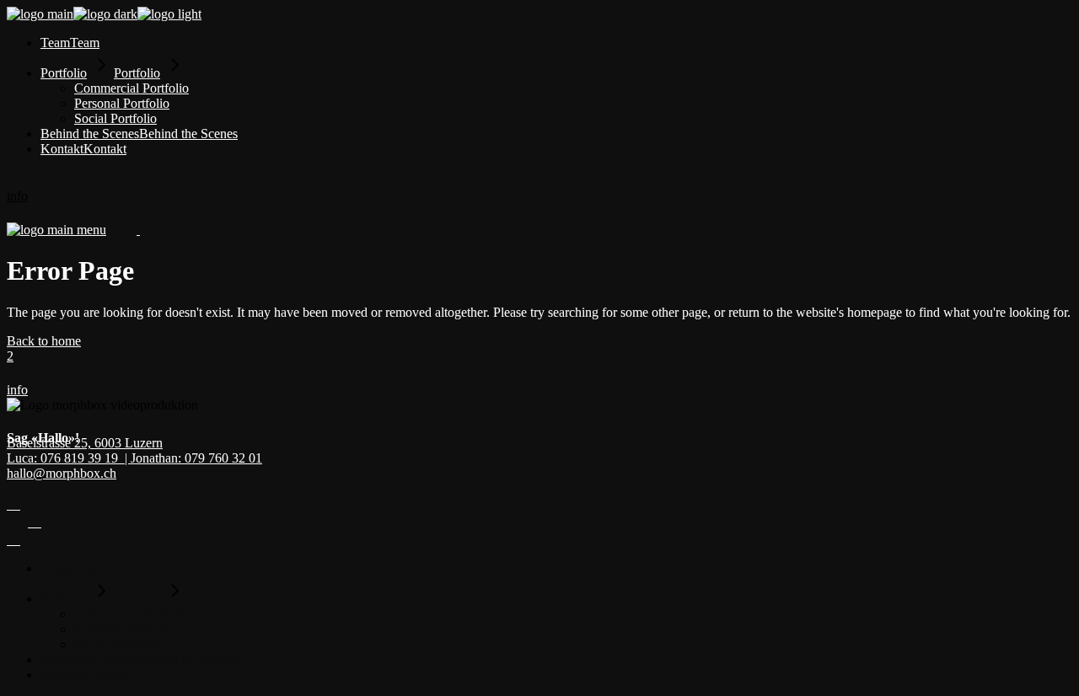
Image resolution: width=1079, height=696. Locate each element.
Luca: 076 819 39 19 (66, 458)
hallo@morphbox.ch (61, 473)
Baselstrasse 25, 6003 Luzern (85, 443)
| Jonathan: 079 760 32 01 (193, 458)
